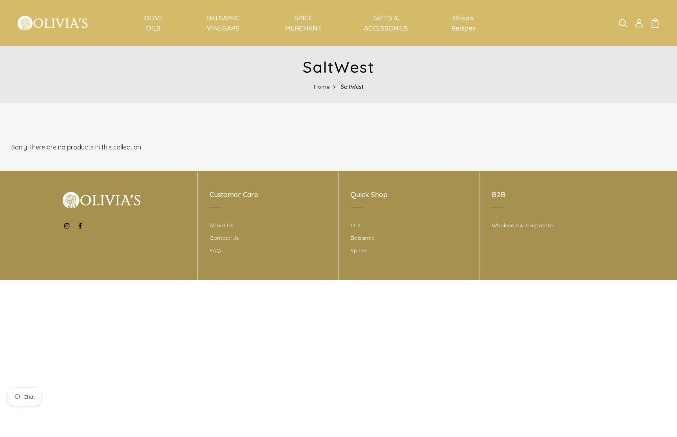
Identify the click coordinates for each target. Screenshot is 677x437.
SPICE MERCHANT (303, 23)
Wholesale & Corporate (522, 225)
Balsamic (363, 237)
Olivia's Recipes (463, 23)
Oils (355, 225)
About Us (222, 225)
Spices (359, 250)
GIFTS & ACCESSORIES (386, 23)
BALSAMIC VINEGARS (223, 23)
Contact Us (224, 237)
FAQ (215, 250)
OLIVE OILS (153, 23)
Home (321, 86)
